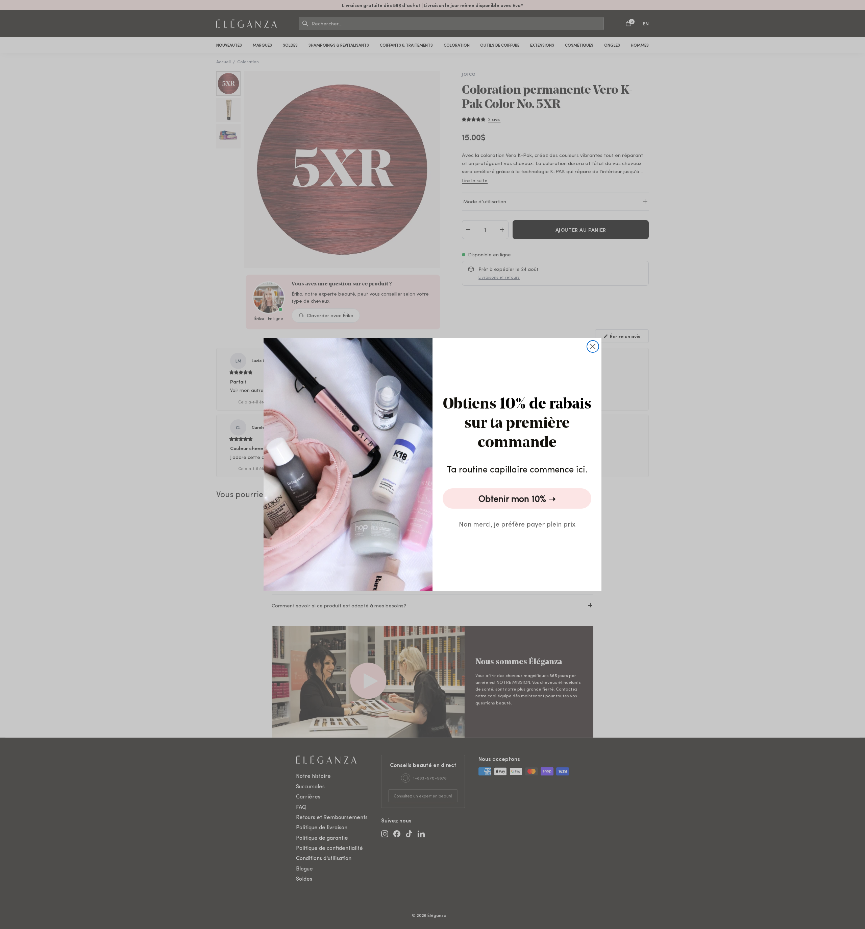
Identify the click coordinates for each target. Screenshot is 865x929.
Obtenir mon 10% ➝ (517, 498)
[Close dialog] (593, 346)
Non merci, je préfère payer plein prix (517, 523)
